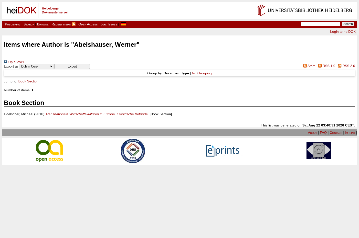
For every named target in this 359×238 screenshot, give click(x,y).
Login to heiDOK (343, 32)
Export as (11, 66)
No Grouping (202, 73)
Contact (336, 133)
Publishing (13, 24)
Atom (311, 66)
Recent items (61, 24)
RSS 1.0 (328, 66)
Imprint (350, 133)
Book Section (28, 81)
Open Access (88, 24)
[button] (72, 66)
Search (28, 24)
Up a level (15, 62)
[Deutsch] (123, 24)
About (312, 133)
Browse (43, 24)
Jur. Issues (109, 24)
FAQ (323, 133)
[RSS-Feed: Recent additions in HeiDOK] (73, 24)
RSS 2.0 (348, 66)
